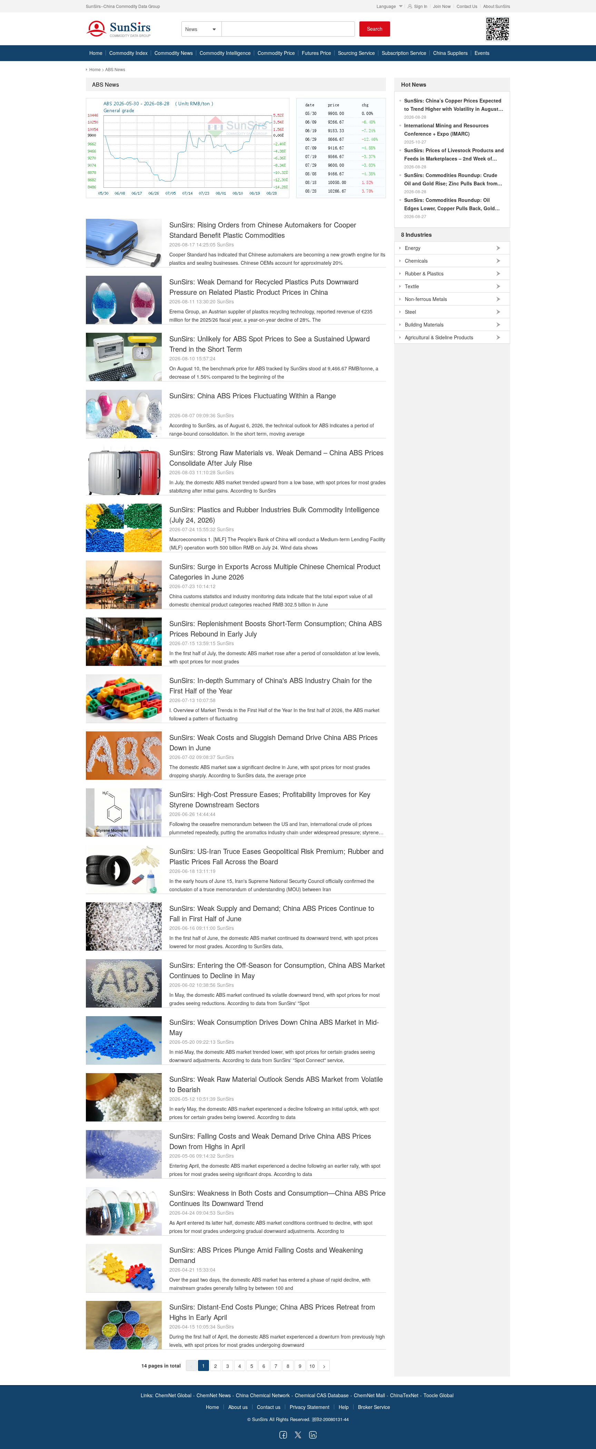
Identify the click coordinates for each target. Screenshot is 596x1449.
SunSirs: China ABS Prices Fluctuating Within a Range (252, 395)
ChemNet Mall (369, 1395)
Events (482, 52)
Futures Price (316, 52)
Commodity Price (276, 52)
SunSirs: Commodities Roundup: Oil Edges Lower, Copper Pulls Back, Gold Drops (449, 204)
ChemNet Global (173, 1395)
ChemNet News (214, 1395)
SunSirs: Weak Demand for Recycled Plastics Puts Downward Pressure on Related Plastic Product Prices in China (263, 286)
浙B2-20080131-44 (330, 1419)
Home (95, 52)
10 (312, 1365)
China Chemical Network (263, 1395)
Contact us (268, 1406)
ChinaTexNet (404, 1395)
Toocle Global (439, 1395)
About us (238, 1406)
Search (375, 28)
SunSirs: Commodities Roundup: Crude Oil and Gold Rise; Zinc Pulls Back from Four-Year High (450, 179)
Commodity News (174, 52)
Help (344, 1406)
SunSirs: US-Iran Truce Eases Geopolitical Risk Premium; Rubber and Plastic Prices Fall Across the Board (276, 856)
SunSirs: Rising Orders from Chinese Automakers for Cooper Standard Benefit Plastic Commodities (262, 230)
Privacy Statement (309, 1406)
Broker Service (374, 1406)
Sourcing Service (356, 52)
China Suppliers (450, 52)
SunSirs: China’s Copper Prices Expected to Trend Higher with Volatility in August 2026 (452, 105)
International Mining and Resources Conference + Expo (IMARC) (446, 129)
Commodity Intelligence (225, 52)
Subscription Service (404, 52)
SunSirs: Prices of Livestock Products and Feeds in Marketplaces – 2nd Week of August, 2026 (454, 155)
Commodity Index (128, 52)
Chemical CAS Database (322, 1395)
